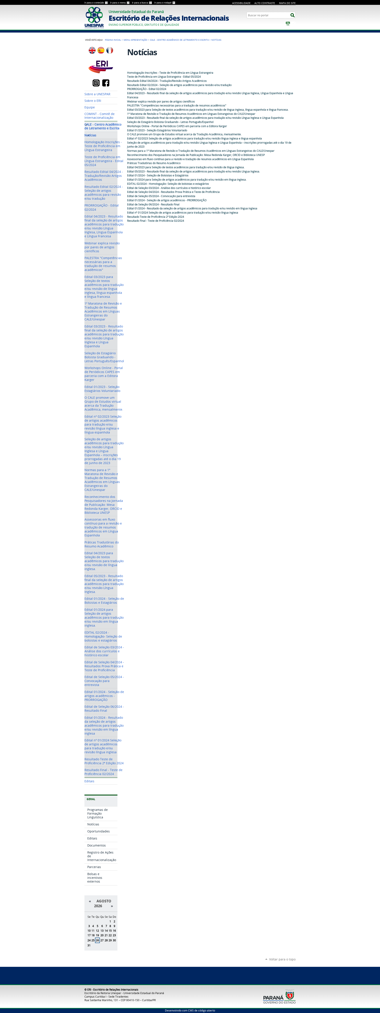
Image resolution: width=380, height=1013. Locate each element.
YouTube (288, 24)
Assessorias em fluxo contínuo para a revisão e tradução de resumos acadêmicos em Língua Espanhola (190, 159)
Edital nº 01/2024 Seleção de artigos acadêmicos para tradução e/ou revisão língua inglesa (182, 212)
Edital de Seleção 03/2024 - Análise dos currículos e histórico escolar (169, 188)
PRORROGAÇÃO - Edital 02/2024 (146, 89)
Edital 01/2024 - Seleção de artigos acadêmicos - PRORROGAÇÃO (166, 200)
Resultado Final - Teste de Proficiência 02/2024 (155, 221)
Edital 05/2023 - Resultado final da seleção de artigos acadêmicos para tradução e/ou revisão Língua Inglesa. (193, 171)
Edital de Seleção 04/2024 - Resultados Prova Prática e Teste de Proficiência (173, 192)
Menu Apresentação (135, 39)
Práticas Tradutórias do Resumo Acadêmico (154, 163)
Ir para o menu (119, 2)
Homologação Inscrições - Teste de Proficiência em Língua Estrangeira (170, 73)
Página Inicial (113, 39)
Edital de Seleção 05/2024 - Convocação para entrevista (161, 196)
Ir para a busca (141, 2)
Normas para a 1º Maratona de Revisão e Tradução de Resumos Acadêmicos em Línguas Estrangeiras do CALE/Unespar (200, 151)
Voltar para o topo (282, 959)
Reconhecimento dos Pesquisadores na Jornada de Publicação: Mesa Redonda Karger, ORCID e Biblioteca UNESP (196, 155)
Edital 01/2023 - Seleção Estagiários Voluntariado (157, 130)
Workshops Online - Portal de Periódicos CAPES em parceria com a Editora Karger (177, 126)
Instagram (293, 24)
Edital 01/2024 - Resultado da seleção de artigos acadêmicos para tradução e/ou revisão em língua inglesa (192, 208)
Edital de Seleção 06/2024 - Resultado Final (153, 204)
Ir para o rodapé (164, 2)
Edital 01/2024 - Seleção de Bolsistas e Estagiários (157, 175)
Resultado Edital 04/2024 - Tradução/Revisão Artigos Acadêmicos (167, 81)
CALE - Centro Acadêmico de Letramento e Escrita (179, 39)
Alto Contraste (264, 3)
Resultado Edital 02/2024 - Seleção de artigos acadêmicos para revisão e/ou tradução (179, 85)
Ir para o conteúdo (95, 2)
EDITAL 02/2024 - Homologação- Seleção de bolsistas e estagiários (168, 184)
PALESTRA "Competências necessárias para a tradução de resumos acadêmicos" (176, 105)
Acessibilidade (241, 3)
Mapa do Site (287, 3)
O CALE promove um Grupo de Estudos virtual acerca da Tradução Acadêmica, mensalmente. (184, 134)
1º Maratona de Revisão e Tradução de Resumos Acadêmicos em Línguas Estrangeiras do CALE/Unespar (191, 114)
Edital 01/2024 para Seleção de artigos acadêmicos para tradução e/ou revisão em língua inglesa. (187, 179)
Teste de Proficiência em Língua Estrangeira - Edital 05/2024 (164, 77)
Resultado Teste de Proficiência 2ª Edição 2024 (155, 217)
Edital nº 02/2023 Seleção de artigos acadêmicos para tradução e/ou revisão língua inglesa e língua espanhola (194, 138)
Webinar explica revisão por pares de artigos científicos (161, 101)
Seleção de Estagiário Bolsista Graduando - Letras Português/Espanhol (170, 122)
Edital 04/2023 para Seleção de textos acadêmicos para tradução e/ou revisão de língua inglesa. (186, 167)
